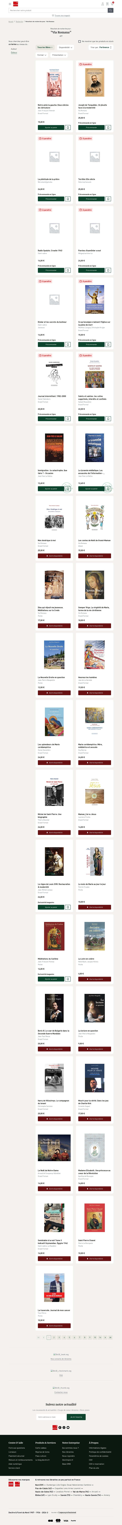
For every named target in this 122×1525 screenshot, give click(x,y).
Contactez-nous (61, 1392)
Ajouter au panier (51, 127)
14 (100, 1337)
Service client (14, 1468)
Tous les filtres (44, 47)
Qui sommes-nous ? (70, 1448)
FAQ (61, 1375)
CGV (90, 1460)
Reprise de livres (42, 1452)
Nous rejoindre (68, 1456)
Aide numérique (15, 1464)
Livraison (12, 1452)
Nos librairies (68, 1452)
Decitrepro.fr (67, 1460)
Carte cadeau (40, 1448)
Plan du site (94, 1468)
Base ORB (66, 1464)
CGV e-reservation (96, 1464)
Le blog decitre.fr (42, 1460)
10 (95, 1337)
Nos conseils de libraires (61, 1359)
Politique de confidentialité (100, 1452)
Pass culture (40, 1456)
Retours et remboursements (21, 1460)
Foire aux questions (17, 1448)
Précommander (91, 127)
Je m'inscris (76, 1417)
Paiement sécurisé (16, 1456)
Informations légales (97, 1448)
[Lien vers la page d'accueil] (15, 4)
